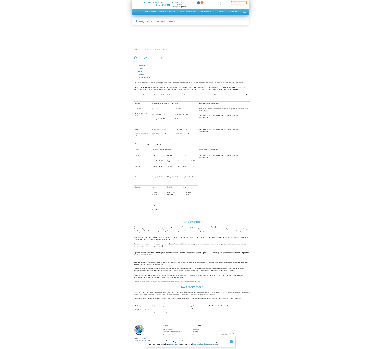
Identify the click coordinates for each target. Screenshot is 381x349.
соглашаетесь (173, 344)
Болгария (141, 66)
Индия (140, 69)
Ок (231, 342)
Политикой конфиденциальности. (205, 344)
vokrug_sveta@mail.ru (179, 7)
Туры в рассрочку (168, 334)
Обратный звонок (239, 3)
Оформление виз (168, 329)
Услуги (148, 50)
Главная (138, 50)
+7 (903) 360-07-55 (179, 5)
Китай (140, 72)
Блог (193, 334)
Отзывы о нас (196, 331)
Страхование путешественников (172, 331)
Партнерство (196, 329)
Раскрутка (224, 334)
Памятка (141, 75)
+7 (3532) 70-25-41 (179, 2)
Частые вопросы (144, 78)
